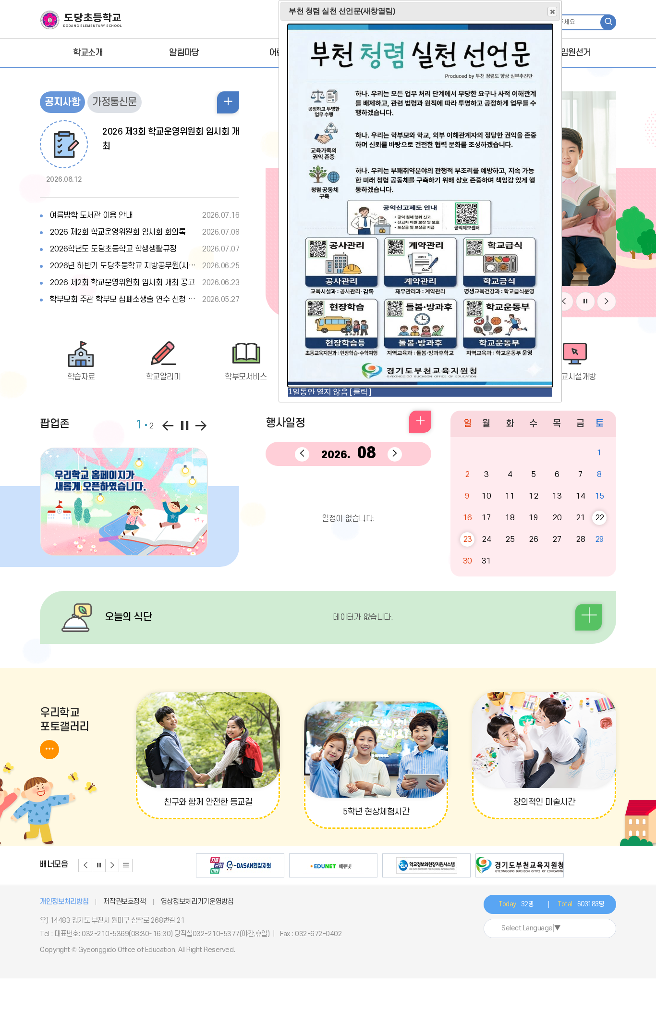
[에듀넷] (333, 865)
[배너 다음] (112, 865)
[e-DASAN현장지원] (240, 865)
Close (552, 11)
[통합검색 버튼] (608, 22)
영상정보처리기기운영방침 (197, 902)
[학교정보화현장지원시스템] (426, 865)
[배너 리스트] (126, 865)
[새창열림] (420, 382)
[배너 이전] (85, 865)
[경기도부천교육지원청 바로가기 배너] (519, 865)
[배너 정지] (99, 865)
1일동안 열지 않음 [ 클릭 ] (329, 392)
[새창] (123, 501)
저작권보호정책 (124, 902)
